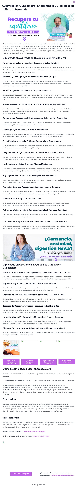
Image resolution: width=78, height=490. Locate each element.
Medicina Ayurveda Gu (31, 431)
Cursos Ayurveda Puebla (41, 436)
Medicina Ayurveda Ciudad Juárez (62, 475)
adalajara (42, 431)
